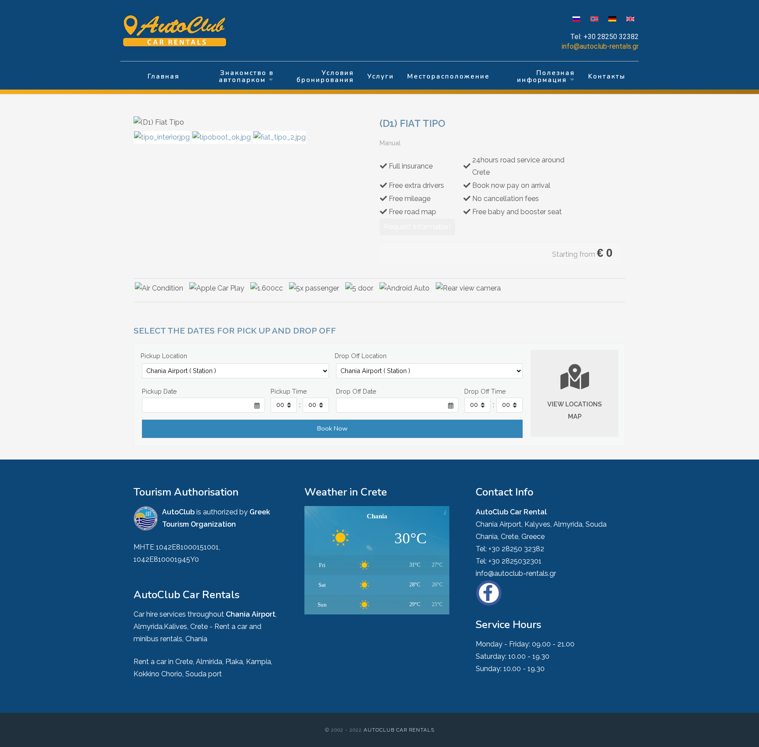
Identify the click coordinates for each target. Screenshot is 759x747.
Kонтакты (606, 76)
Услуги (380, 76)
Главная (164, 76)
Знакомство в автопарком (246, 76)
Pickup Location (164, 355)
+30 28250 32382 (611, 36)
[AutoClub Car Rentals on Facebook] (489, 592)
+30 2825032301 (515, 561)
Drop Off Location (361, 355)
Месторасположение (448, 76)
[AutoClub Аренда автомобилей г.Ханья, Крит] (180, 32)
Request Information (417, 227)
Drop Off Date (356, 391)
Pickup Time (289, 391)
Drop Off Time (485, 391)
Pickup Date (159, 391)
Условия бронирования (325, 76)
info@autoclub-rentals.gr (600, 46)
